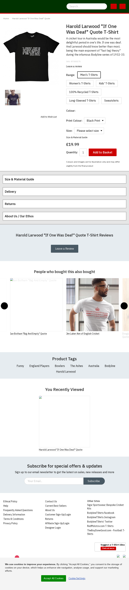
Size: (69, 130)
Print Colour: (74, 120)
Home (6, 18)
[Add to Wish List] (89, 449)
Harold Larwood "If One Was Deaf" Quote (31, 18)
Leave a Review (64, 248)
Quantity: (72, 152)
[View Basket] (114, 6)
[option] (12, 97)
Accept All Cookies (53, 578)
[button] (4, 305)
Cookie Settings (77, 578)
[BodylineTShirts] (17, 547)
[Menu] (122, 6)
